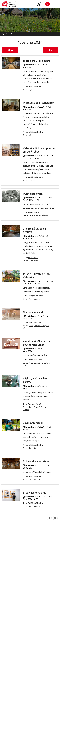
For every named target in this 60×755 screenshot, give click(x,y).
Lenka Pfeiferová (35, 322)
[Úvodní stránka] (9, 4)
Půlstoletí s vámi (33, 193)
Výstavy (32, 89)
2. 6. (49, 49)
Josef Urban (33, 257)
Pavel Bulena (33, 212)
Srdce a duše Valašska (36, 461)
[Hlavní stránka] (3, 33)
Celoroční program (41, 325)
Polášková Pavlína (35, 86)
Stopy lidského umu (34, 492)
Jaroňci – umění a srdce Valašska (37, 275)
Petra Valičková (34, 404)
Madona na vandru (34, 312)
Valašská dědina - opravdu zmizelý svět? (39, 150)
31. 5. (11, 49)
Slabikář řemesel (33, 423)
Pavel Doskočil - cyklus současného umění (37, 343)
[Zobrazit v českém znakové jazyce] (39, 4)
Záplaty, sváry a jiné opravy (35, 380)
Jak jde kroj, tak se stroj (37, 60)
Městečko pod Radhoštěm (38, 103)
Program (37, 215)
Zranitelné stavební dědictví (34, 230)
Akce (31, 215)
